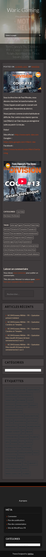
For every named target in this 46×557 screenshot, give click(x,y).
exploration (31, 416)
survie (21, 458)
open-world (12, 437)
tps (34, 250)
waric (25, 468)
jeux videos (20, 421)
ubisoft (33, 463)
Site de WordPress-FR (17, 528)
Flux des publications (16, 520)
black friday (35, 225)
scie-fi (29, 442)
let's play (32, 421)
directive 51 (15, 229)
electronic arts (14, 411)
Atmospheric (25, 395)
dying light (22, 405)
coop (30, 400)
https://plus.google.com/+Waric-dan (20, 142)
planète (34, 437)
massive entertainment (30, 233)
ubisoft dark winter (20, 254)
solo (35, 453)
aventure (10, 400)
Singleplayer (25, 453)
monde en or (33, 426)
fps (7, 421)
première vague (9, 242)
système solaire (14, 463)
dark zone (7, 229)
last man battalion (16, 233)
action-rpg (14, 225)
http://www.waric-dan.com (26, 134)
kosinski (6, 233)
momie (22, 426)
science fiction (13, 447)
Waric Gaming (23, 10)
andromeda (33, 390)
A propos (23, 500)
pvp (21, 242)
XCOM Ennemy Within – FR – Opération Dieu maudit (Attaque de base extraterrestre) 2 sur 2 (22, 337)
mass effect (11, 426)
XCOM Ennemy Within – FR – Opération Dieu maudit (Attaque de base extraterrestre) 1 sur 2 (22, 347)
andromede (11, 395)
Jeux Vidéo (20, 212)
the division (19, 250)
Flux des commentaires (17, 524)
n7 (23, 432)
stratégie (11, 458)
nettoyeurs (29, 237)
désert (33, 405)
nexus (29, 432)
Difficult (10, 405)
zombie (26, 474)
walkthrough (13, 468)
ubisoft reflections (33, 254)
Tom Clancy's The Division (11, 216)
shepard (27, 447)
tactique (12, 250)
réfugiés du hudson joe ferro (29, 246)
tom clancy (28, 250)
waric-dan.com (13, 474)
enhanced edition (14, 416)
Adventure (20, 390)
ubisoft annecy (8, 254)
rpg (7, 442)
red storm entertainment (11, 246)
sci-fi (21, 442)
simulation (11, 453)
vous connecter (19, 273)
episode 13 (32, 229)
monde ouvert (8, 237)
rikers (6, 250)
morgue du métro (19, 237)
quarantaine (27, 242)
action (9, 390)
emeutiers (24, 229)
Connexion (12, 516)
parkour (24, 437)
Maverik (35, 67)
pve (17, 242)
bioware (21, 400)
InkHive (30, 554)
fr (12, 421)
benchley (27, 225)
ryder (14, 442)
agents (21, 225)
